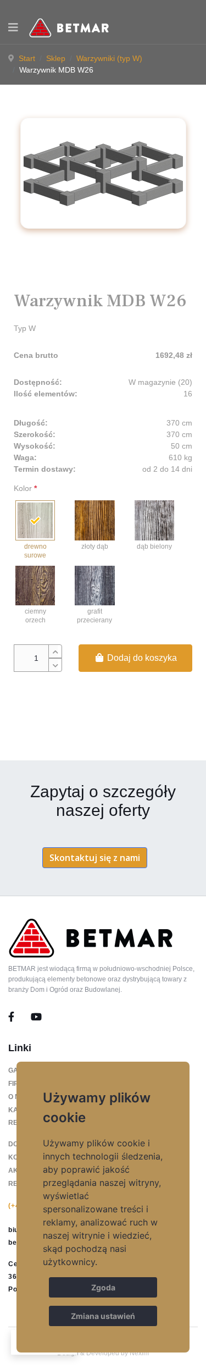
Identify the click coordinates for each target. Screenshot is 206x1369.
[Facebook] (19, 1017)
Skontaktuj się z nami (94, 858)
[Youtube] (36, 1017)
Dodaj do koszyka (141, 658)
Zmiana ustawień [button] (103, 1316)
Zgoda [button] (103, 1287)
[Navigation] (13, 27)
